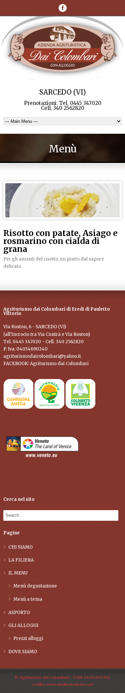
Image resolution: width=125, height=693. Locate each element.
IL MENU (18, 573)
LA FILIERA (21, 560)
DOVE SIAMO (22, 651)
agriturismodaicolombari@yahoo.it (42, 356)
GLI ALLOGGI (23, 625)
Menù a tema (27, 599)
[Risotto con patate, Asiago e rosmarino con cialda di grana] (62, 200)
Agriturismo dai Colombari (59, 363)
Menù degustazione (35, 586)
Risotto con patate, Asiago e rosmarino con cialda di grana (60, 241)
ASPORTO (19, 612)
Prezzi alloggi (28, 638)
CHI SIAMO (20, 547)
